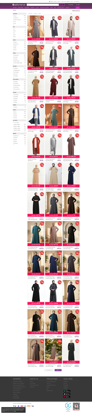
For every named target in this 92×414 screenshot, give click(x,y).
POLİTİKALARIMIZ (16, 398)
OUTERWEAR (32, 7)
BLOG (72, 1)
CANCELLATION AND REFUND (18, 385)
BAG (47, 388)
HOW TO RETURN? (16, 390)
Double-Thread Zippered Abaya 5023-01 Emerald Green (67, 72)
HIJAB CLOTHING (20, 7)
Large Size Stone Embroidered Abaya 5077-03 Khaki (33, 219)
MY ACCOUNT (70, 4)
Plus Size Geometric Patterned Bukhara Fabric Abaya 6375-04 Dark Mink (33, 366)
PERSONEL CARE (50, 390)
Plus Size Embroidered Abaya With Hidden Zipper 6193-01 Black (32, 307)
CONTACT (31, 381)
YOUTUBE (65, 388)
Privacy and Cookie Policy (9, 411)
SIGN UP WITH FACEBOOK (66, 1)
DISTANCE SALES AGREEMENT (18, 383)
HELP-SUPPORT (76, 1)
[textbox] (41, 5)
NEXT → (58, 370)
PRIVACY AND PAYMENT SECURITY (19, 387)
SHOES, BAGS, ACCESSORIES (44, 7)
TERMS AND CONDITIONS (17, 381)
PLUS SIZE (37, 7)
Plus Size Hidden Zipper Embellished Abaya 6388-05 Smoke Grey (68, 278)
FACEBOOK (66, 381)
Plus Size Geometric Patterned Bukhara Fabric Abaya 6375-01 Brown (67, 337)
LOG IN (55, 1)
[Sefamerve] (19, 4)
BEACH (55, 7)
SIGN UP (59, 1)
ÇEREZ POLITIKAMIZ (16, 392)
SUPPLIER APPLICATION (34, 385)
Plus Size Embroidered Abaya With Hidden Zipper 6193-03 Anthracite (50, 307)
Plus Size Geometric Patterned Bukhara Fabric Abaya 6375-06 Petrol (50, 337)
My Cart (78, 4)
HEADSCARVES (27, 7)
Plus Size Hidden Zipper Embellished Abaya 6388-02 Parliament (50, 278)
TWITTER (65, 383)
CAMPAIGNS (15, 394)
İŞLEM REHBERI (16, 396)
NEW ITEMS (15, 7)
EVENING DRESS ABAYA (51, 385)
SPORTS (51, 7)
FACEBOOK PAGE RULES (17, 388)
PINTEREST (66, 387)
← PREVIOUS (48, 370)
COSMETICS (67, 7)
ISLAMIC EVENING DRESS (51, 381)
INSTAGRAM (66, 385)
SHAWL (48, 387)
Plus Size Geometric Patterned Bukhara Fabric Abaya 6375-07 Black (32, 337)
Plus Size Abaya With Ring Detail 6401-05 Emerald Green (32, 249)
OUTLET (77, 7)
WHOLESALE (32, 387)
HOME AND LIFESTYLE (60, 7)
